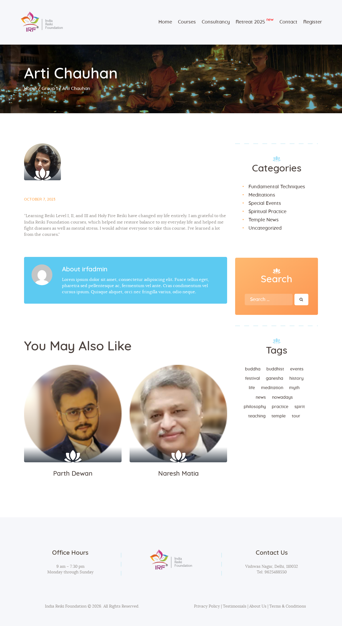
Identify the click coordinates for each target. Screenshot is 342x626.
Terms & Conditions (287, 606)
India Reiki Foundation (66, 606)
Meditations (261, 195)
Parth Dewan (72, 474)
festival (252, 378)
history (296, 378)
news (261, 397)
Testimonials (235, 606)
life (252, 388)
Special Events (264, 203)
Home (30, 88)
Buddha (253, 369)
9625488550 (275, 572)
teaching (257, 416)
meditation (272, 388)
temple (278, 416)
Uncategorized (265, 228)
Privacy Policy (207, 606)
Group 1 (50, 88)
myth (294, 388)
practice (280, 407)
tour (296, 416)
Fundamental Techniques (276, 187)
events (297, 369)
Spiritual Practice (267, 211)
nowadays (282, 397)
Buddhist (275, 369)
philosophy (255, 407)
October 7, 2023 (39, 199)
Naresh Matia (178, 474)
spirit (299, 407)
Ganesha (274, 378)
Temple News (263, 220)
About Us (257, 606)
